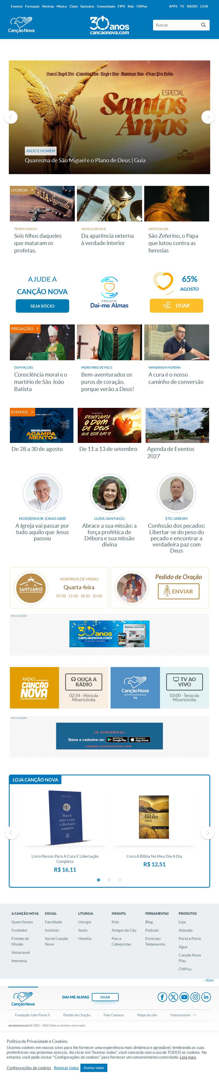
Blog (149, 922)
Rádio (192, 6)
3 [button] (120, 880)
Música (62, 6)
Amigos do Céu (124, 930)
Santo (83, 930)
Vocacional (20, 952)
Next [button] (208, 117)
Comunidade (106, 6)
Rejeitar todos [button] (66, 1068)
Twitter (173, 997)
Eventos (16, 6)
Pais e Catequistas (121, 941)
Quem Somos (22, 922)
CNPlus (185, 969)
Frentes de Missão (20, 941)
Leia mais (188, 1057)
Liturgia (84, 922)
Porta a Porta (190, 938)
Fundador (19, 930)
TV (182, 6)
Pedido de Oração (76, 1015)
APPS (173, 6)
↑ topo (209, 980)
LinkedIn (206, 997)
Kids (115, 922)
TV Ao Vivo (187, 681)
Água (183, 947)
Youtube (184, 997)
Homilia (84, 938)
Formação (32, 6)
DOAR (183, 305)
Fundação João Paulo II (32, 1015)
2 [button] (109, 880)
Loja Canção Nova (35, 779)
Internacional (180, 1015)
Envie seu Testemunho (155, 941)
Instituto (52, 930)
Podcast (152, 930)
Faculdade (53, 922)
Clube (73, 6)
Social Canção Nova (56, 941)
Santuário (87, 6)
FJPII (121, 6)
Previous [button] (11, 117)
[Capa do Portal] (109, 24)
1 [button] (99, 880)
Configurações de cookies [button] (29, 1068)
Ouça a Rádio (86, 681)
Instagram (195, 997)
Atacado (186, 930)
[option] (109, 117)
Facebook (162, 997)
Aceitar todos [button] (94, 1068)
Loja (182, 922)
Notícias (48, 6)
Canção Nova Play (190, 958)
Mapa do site (147, 1015)
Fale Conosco (114, 1015)
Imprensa (19, 961)
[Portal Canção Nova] (21, 25)
